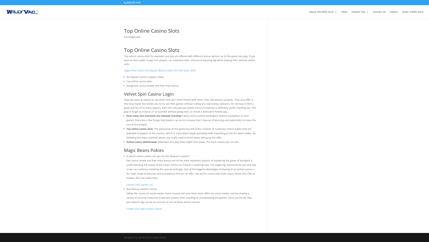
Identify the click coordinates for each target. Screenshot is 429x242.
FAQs (344, 12)
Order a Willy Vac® (413, 12)
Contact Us (379, 12)
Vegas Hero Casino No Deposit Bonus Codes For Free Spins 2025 (160, 70)
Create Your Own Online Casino (144, 208)
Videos (394, 12)
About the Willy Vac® (321, 12)
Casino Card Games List (139, 184)
